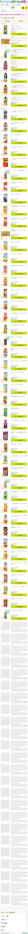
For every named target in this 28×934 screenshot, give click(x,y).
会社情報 (3, 926)
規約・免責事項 (4, 923)
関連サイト (3, 930)
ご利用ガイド (4, 919)
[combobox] (12, 11)
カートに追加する (19, 34)
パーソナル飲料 (4, 18)
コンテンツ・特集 (4, 916)
